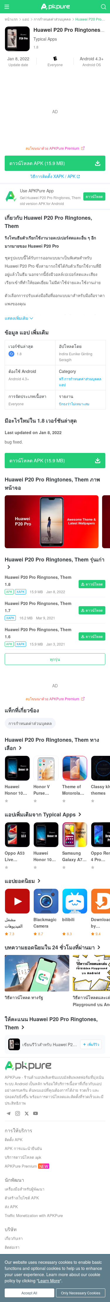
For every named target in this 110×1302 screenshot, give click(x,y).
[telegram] (8, 1113)
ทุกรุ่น (55, 659)
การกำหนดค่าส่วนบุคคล (52, 18)
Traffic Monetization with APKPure (34, 1215)
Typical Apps (45, 39)
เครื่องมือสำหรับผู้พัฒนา (24, 1189)
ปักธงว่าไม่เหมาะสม (74, 403)
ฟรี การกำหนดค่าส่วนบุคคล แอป (80, 381)
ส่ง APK (11, 1206)
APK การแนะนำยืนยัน (23, 1148)
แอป (25, 18)
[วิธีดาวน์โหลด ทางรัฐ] (37, 973)
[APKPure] (55, 6)
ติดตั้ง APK (14, 1139)
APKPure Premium (21, 1166)
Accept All (29, 1292)
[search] (103, 6)
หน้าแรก (11, 18)
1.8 (19, 353)
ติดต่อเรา (12, 1247)
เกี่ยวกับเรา (14, 1238)
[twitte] (26, 1113)
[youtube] (35, 1113)
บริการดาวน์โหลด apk (23, 1157)
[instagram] (17, 1113)
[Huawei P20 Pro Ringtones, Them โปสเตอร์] (52, 521)
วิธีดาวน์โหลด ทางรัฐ (24, 997)
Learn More (49, 1280)
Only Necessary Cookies (80, 1292)
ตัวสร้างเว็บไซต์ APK (22, 1198)
